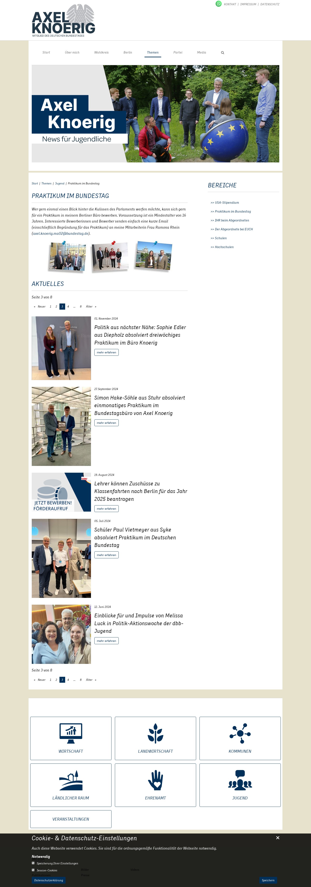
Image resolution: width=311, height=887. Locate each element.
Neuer (41, 306)
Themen (153, 52)
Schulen (221, 238)
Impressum (248, 4)
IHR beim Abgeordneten (232, 220)
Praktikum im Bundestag (233, 211)
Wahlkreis (101, 52)
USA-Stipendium (227, 202)
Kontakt (230, 4)
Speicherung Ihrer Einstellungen (57, 863)
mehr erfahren (106, 352)
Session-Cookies (46, 870)
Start (46, 52)
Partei (177, 52)
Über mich (72, 52)
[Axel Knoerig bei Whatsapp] (219, 3)
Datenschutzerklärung (48, 880)
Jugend (60, 183)
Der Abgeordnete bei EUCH (234, 229)
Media (201, 52)
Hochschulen (224, 247)
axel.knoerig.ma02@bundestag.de (60, 233)
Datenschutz (269, 4)
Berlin (128, 52)
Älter (89, 306)
